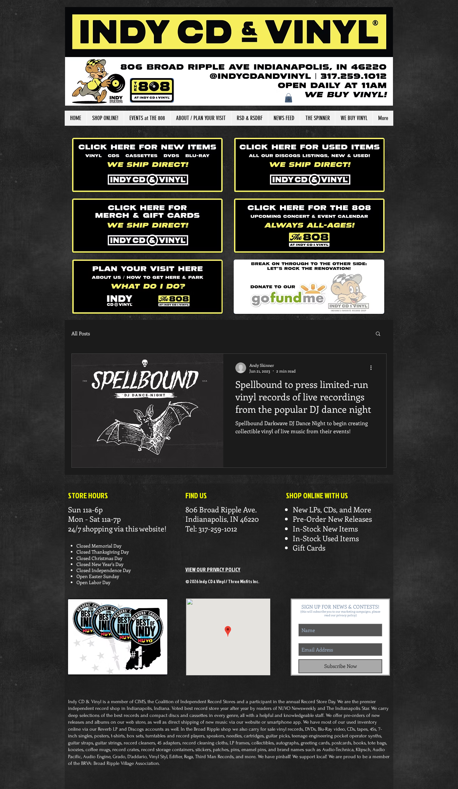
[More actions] (373, 368)
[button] (288, 97)
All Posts (80, 333)
